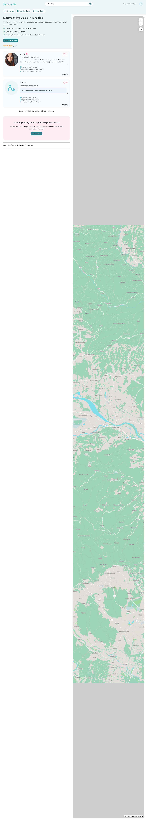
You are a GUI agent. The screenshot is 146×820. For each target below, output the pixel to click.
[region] (108, 417)
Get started (36, 133)
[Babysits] (9, 4)
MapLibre (127, 816)
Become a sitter (129, 4)
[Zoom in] (141, 20)
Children (10, 11)
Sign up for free (10, 40)
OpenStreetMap (136, 816)
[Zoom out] (141, 24)
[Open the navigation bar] (141, 4)
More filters (39, 11)
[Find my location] (141, 29)
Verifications (24, 11)
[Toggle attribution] (142, 816)
